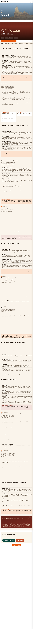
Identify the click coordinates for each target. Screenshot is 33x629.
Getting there (7, 43)
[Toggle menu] (31, 2)
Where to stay (21, 43)
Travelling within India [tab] (24, 41)
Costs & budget (26, 43)
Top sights (11, 43)
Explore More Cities (17, 545)
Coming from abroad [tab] (8, 41)
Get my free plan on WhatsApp (9, 540)
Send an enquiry (20, 540)
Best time (2, 43)
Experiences (16, 43)
